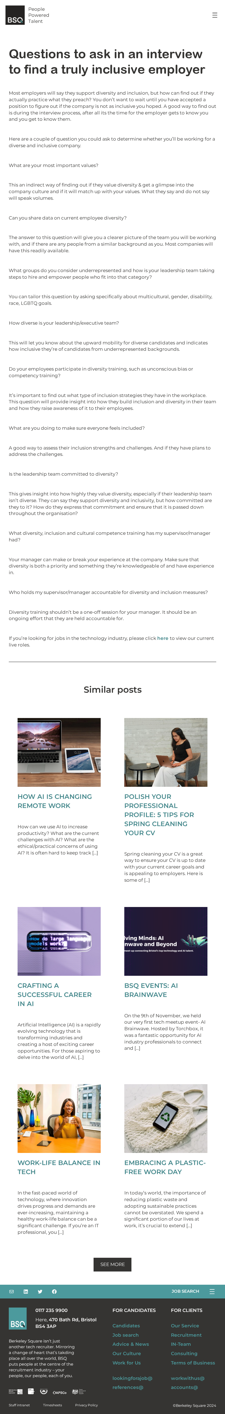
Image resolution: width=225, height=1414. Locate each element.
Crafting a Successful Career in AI (55, 995)
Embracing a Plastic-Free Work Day (165, 1167)
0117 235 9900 (51, 1310)
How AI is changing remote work (55, 801)
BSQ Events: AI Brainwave (151, 990)
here (163, 638)
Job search (185, 1291)
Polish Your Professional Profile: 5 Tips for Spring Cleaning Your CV (159, 815)
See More (112, 1264)
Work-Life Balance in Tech (59, 1167)
